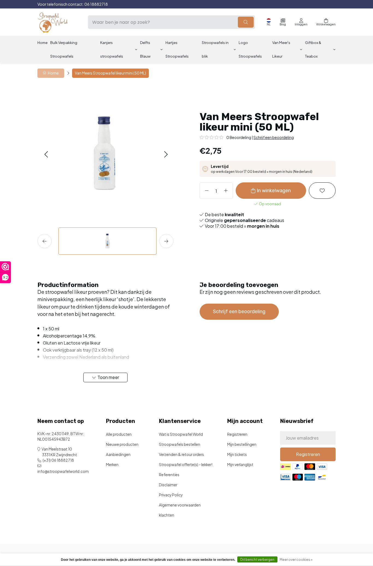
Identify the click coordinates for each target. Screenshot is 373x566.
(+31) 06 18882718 (58, 460)
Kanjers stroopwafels (111, 49)
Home (42, 42)
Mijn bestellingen (241, 444)
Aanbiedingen (118, 454)
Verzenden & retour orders (181, 454)
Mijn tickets (237, 454)
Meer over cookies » (296, 560)
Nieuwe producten (122, 444)
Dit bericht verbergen (257, 560)
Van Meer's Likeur (281, 49)
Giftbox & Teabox (313, 49)
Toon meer (108, 377)
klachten (166, 515)
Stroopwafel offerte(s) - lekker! (185, 464)
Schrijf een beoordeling (273, 137)
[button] (46, 154)
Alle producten (119, 434)
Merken (112, 464)
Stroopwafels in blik (215, 49)
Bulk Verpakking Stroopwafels (63, 49)
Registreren (237, 434)
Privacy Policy (171, 495)
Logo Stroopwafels (250, 49)
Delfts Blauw (145, 49)
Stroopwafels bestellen (179, 444)
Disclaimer (168, 484)
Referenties (169, 474)
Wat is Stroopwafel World (181, 434)
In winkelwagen (274, 191)
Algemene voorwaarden (180, 505)
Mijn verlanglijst (240, 464)
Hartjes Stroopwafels (177, 49)
